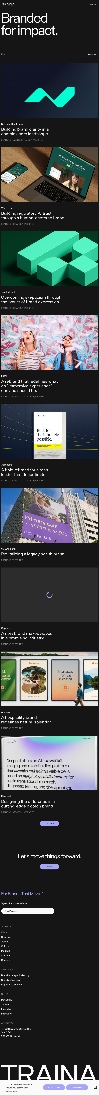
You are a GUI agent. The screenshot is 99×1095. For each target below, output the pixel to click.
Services (6, 937)
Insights (5, 950)
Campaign (17, 397)
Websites (38, 140)
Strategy (26, 140)
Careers (5, 960)
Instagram (7, 999)
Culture (5, 946)
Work (4, 932)
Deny (74, 1087)
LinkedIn (6, 1009)
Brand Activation (10, 979)
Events (16, 140)
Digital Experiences (12, 984)
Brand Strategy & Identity (15, 975)
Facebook (6, 1013)
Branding (6, 140)
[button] (95, 1087)
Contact (49, 867)
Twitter (5, 1004)
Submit (49, 911)
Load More (49, 823)
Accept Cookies (54, 1087)
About (4, 941)
